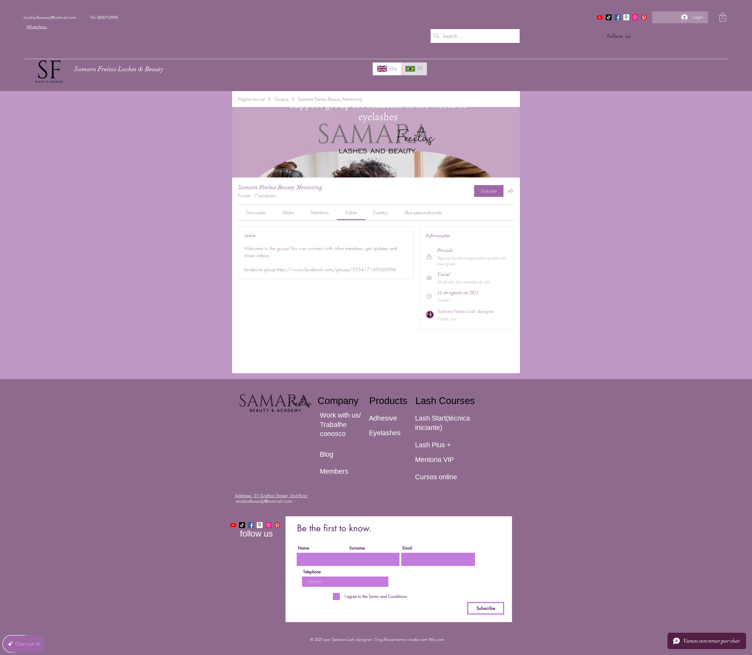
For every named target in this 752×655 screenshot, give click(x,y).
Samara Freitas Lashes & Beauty (119, 69)
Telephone (312, 572)
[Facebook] (617, 17)
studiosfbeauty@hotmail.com (50, 17)
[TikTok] (609, 17)
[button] (722, 17)
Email (407, 548)
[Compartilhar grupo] (510, 190)
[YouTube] (600, 17)
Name (303, 548)
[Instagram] (635, 17)
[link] (256, 212)
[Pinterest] (644, 17)
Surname (357, 548)
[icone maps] (626, 17)
